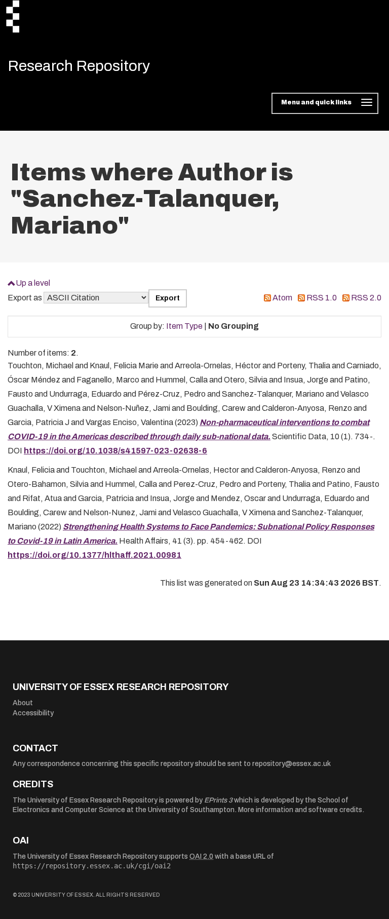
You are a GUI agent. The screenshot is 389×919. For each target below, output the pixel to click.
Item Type (184, 326)
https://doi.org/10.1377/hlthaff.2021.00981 (94, 555)
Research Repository (79, 66)
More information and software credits (300, 810)
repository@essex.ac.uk (291, 764)
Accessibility (33, 713)
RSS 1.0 (321, 297)
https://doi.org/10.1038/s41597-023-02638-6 (115, 450)
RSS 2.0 (366, 297)
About (23, 703)
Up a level (33, 283)
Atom (282, 297)
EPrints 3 (218, 800)
